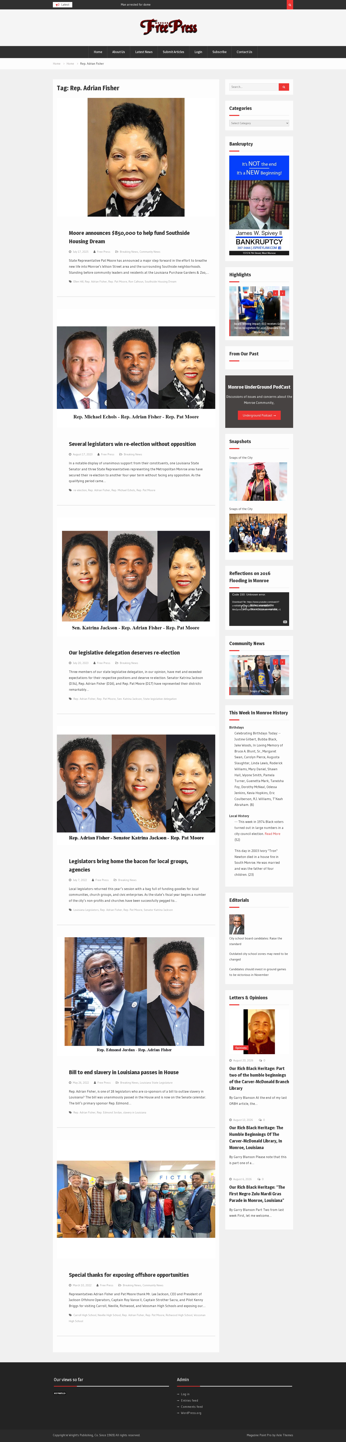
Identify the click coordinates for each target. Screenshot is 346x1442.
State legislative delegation (160, 699)
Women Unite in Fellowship (259, 332)
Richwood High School (179, 1315)
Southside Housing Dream (160, 281)
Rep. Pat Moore (117, 281)
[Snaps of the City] (258, 481)
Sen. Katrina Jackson (129, 699)
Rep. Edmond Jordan (109, 1112)
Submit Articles (173, 52)
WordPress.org (191, 1413)
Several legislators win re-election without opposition (132, 443)
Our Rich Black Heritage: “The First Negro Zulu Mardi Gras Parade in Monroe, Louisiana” (257, 1194)
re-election (80, 490)
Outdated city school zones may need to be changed (258, 956)
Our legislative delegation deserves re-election (124, 652)
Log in (185, 1394)
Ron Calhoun (136, 281)
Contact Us (244, 52)
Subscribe (219, 52)
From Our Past (243, 354)
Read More (272, 834)
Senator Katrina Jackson (158, 910)
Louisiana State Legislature (156, 1082)
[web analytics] (60, 1393)
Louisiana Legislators (86, 910)
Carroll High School (84, 1315)
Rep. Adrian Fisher (96, 281)
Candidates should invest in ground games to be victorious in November (257, 972)
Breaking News (129, 251)
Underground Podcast (257, 415)
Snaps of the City (240, 458)
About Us (118, 52)
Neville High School (109, 1315)
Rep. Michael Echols (123, 490)
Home (98, 52)
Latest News (144, 52)
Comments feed (192, 1407)
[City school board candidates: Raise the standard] (236, 924)
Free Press (103, 251)
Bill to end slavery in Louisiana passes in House (124, 1072)
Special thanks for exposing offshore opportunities (129, 1274)
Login (198, 52)
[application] (259, 609)
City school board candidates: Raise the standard (255, 941)
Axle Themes (284, 1435)
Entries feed (189, 1400)
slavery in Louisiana (134, 1112)
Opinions (240, 1048)
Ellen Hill (78, 281)
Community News (150, 251)
